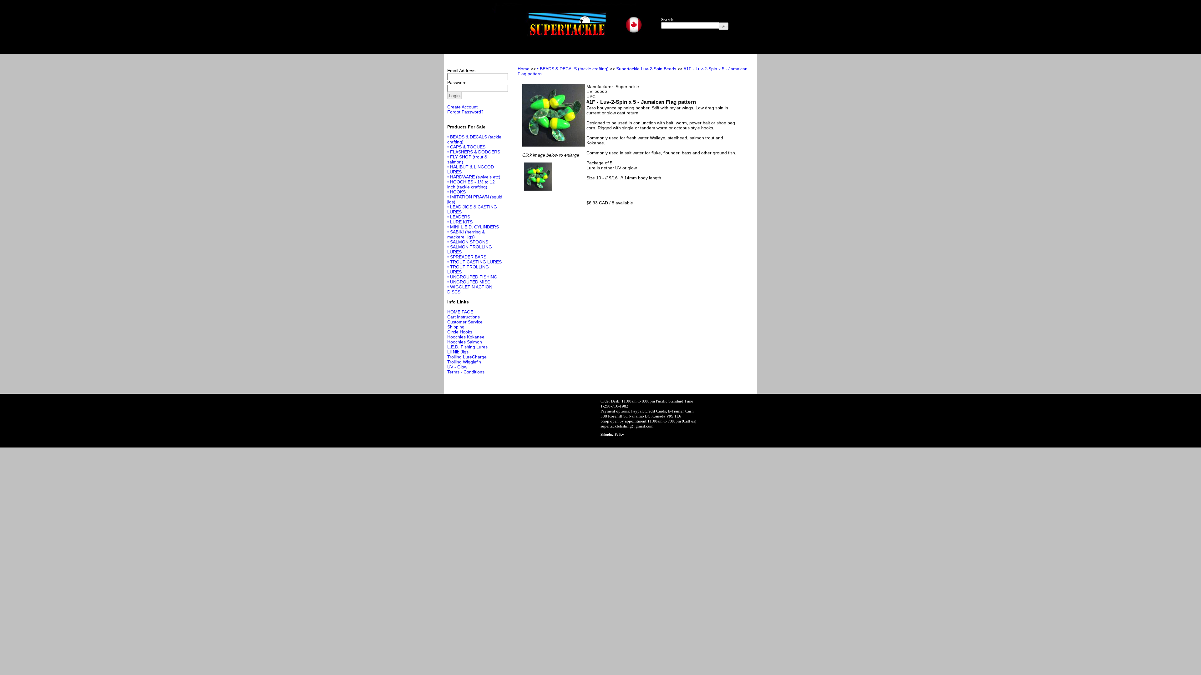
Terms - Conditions (465, 371)
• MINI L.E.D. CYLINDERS (473, 226)
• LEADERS (458, 216)
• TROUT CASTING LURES (474, 261)
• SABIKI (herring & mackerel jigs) (466, 234)
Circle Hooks (459, 331)
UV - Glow (457, 366)
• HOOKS (456, 191)
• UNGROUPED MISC (468, 281)
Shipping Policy (612, 434)
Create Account (462, 106)
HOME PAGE (460, 311)
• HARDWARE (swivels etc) (473, 176)
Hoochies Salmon (464, 341)
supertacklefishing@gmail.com (626, 426)
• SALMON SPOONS (467, 241)
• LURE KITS (460, 221)
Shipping (455, 326)
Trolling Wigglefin (464, 361)
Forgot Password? (465, 111)
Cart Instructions (463, 316)
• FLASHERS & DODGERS (473, 151)
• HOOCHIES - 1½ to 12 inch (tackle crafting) (471, 184)
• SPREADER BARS (466, 256)
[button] (723, 26)
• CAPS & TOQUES (466, 146)
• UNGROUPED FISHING (472, 276)
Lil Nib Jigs (458, 351)
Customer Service (465, 321)
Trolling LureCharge (467, 356)
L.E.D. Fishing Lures (467, 346)
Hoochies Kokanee (465, 336)
